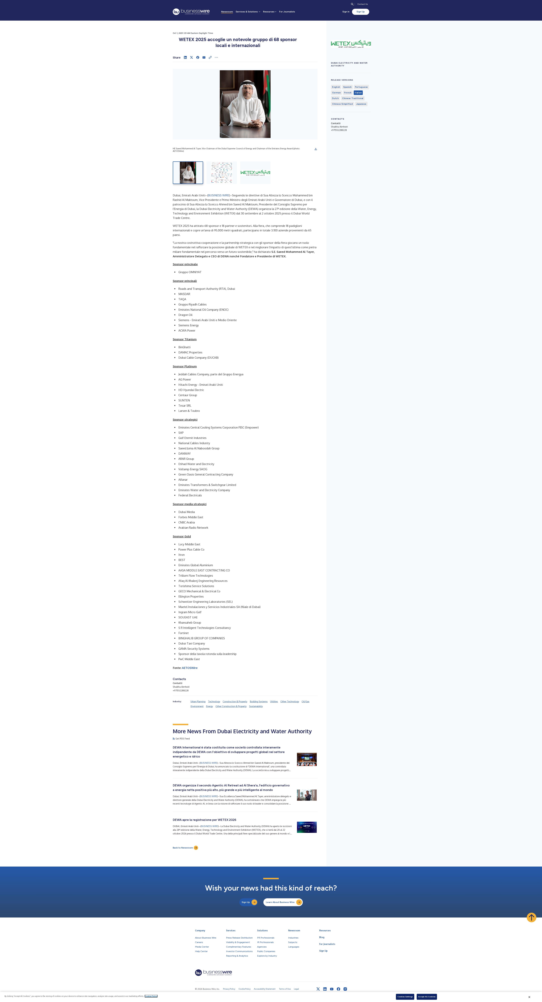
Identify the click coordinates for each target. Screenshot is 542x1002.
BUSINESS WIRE (218, 195)
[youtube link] (331, 989)
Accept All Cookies (426, 997)
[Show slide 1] (188, 172)
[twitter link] (318, 989)
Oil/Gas (305, 701)
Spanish (347, 87)
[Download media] (315, 149)
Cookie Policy (151, 996)
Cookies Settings (405, 997)
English (336, 87)
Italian (358, 92)
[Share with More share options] (216, 57)
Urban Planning (198, 701)
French (348, 92)
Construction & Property (235, 701)
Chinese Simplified (342, 104)
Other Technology (289, 701)
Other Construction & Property (231, 706)
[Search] (352, 4)
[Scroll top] (531, 917)
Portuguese (361, 87)
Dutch (335, 98)
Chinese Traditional (352, 98)
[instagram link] (345, 989)
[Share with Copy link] (210, 57)
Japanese (361, 104)
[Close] (529, 997)
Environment (197, 706)
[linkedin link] (325, 989)
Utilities (274, 701)
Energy (209, 706)
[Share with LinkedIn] (185, 57)
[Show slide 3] (255, 172)
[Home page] (191, 11)
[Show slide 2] (221, 172)
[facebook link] (338, 989)
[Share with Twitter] (191, 57)
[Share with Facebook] (197, 57)
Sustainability (256, 706)
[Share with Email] (204, 57)
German (336, 92)
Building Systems (259, 701)
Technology (214, 701)
